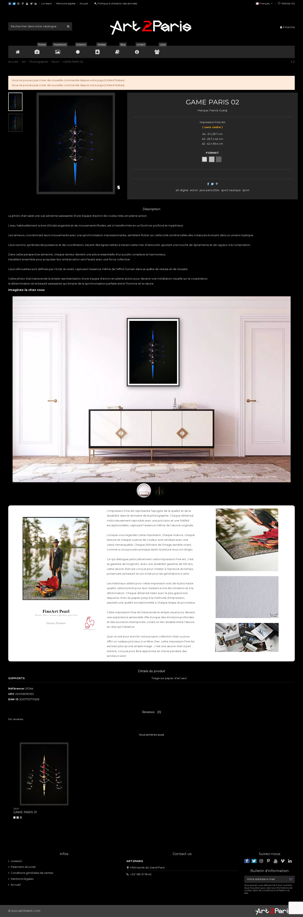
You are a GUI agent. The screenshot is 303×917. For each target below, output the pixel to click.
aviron (194, 190)
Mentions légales (66, 3)
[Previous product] (292, 61)
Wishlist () (288, 3)
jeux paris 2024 (209, 190)
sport (245, 190)
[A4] (14, 817)
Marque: (203, 110)
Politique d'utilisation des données (117, 3)
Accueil (84, 3)
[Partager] (208, 184)
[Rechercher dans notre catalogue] (68, 26)
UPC (11, 693)
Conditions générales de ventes (32, 872)
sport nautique (231, 190)
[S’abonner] (291, 879)
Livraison (47, 3)
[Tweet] (212, 184)
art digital (182, 190)
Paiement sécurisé (23, 866)
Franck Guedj (218, 110)
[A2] (21, 817)
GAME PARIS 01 (25, 812)
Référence (16, 688)
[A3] (17, 817)
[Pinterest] (217, 184)
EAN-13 (13, 699)
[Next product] (294, 61)
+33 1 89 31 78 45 (140, 874)
